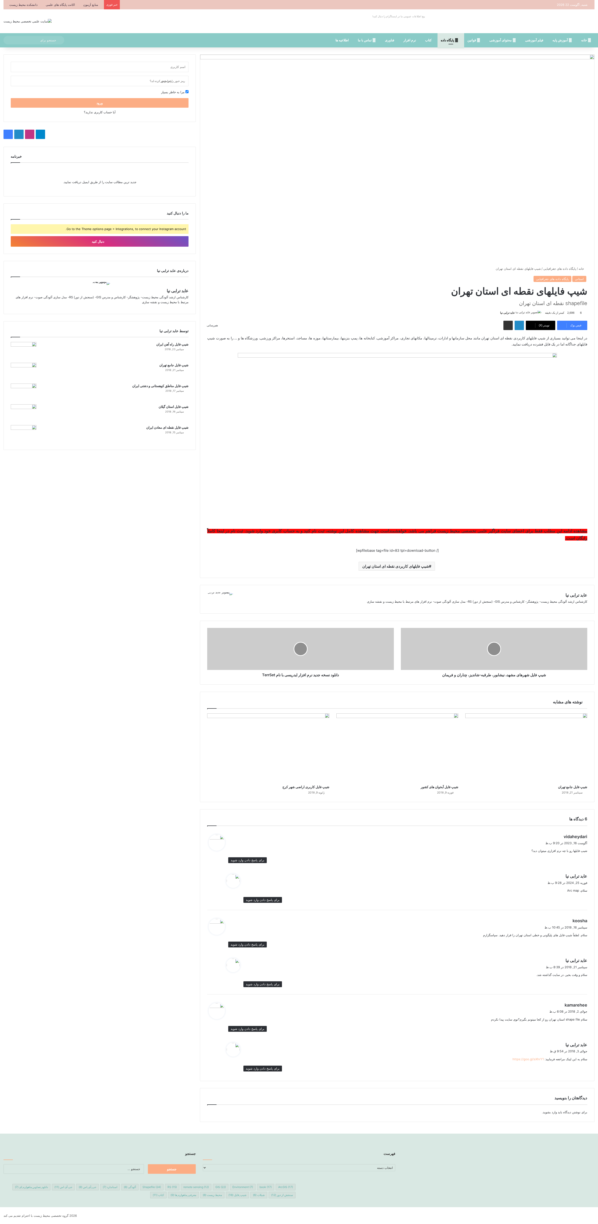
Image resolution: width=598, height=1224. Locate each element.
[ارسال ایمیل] (498, 312)
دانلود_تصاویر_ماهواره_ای (31, 1187)
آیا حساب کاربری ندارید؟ (100, 112)
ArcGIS (285, 1187)
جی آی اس (63, 1187)
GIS (220, 1187)
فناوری (389, 40)
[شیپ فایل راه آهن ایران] (23, 350)
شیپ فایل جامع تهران (572, 787)
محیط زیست (212, 1195)
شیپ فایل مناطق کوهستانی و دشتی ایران (160, 386)
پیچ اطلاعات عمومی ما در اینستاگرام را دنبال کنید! (398, 16)
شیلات (259, 1195)
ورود (99, 103)
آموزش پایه (560, 40)
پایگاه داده (448, 40)
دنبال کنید (98, 241)
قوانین (472, 40)
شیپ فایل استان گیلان (174, 407)
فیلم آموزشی (534, 40)
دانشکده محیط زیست (23, 5)
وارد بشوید (550, 1112)
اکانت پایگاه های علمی (60, 5)
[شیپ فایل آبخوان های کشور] (397, 747)
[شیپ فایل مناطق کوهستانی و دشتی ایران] (23, 392)
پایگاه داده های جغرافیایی (559, 268)
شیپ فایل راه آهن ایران (172, 344)
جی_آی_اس (87, 1187)
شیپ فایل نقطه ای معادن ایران (167, 427)
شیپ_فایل (237, 1195)
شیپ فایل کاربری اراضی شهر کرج (305, 787)
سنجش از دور (282, 1195)
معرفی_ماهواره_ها (183, 1195)
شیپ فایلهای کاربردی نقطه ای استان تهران (395, 566)
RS (172, 1187)
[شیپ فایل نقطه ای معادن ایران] (23, 434)
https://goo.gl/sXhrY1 (528, 1059)
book (266, 1187)
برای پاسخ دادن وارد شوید (247, 860)
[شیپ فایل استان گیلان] (23, 413)
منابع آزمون (90, 5)
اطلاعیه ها (342, 40)
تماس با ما (365, 40)
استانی (579, 279)
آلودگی (130, 1187)
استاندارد (110, 1187)
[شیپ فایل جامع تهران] (526, 747)
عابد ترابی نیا (507, 312)
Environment (242, 1187)
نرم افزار (409, 40)
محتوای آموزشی (501, 40)
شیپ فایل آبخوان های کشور (439, 787)
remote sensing (196, 1187)
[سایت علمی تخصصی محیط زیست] (28, 21)
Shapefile (151, 1187)
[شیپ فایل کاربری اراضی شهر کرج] (268, 747)
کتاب (428, 40)
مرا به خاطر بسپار (173, 92)
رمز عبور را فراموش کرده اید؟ (167, 81)
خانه (584, 40)
